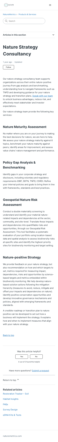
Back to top (8, 335)
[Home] (9, 5)
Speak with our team (42, 95)
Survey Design (10, 409)
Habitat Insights (10, 399)
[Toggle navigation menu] (50, 5)
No (36, 356)
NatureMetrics (9, 14)
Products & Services (27, 14)
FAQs (5, 404)
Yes (21, 356)
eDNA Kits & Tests (12, 415)
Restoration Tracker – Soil (16, 393)
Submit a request (40, 370)
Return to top (10, 380)
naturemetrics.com (12, 436)
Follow (8, 67)
